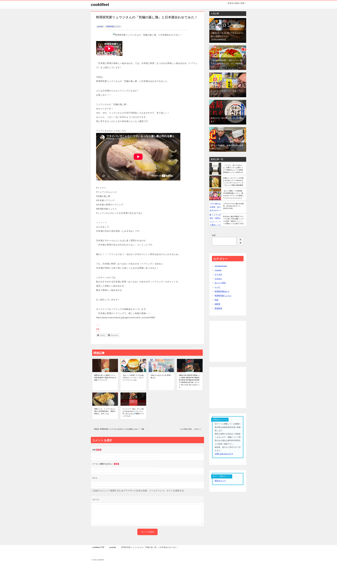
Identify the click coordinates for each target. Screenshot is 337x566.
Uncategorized (221, 266)
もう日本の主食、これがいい (190, 429)
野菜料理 (218, 308)
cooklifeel (100, 4)
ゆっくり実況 (220, 283)
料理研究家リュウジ (113, 26)
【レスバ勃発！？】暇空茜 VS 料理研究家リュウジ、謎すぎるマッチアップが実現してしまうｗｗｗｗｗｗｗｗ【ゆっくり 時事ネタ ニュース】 (233, 194)
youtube (100, 26)
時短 (216, 300)
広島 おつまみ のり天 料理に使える (161, 376)
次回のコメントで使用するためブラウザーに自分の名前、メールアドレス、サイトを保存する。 (139, 490)
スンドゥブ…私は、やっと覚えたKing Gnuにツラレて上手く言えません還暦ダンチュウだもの (133, 412)
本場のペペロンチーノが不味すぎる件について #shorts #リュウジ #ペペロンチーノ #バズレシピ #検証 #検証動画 (233, 181)
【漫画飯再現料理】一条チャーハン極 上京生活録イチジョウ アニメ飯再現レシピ (227, 63)
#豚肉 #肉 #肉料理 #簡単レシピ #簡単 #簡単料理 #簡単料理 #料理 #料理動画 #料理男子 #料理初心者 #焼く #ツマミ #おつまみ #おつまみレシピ (189, 381)
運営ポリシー (220, 481)
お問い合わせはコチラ (224, 454)
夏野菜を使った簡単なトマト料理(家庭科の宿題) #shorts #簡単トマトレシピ (105, 377)
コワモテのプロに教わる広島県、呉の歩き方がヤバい (233, 206)
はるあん (218, 279)
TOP (98, 547)
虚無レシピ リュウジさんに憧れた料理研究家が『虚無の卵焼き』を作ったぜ (104, 411)
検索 (214, 235)
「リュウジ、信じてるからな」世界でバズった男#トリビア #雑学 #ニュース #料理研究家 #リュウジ (233, 168)
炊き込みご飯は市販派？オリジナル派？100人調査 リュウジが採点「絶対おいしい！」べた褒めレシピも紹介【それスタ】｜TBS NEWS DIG (233, 220)
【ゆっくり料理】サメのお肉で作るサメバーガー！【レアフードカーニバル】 (133, 377)
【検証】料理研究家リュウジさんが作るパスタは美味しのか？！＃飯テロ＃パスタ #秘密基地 (120, 429)
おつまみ (218, 274)
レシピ (217, 287)
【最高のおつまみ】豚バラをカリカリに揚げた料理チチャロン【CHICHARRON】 (227, 36)
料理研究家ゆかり (222, 291)
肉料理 (217, 304)
